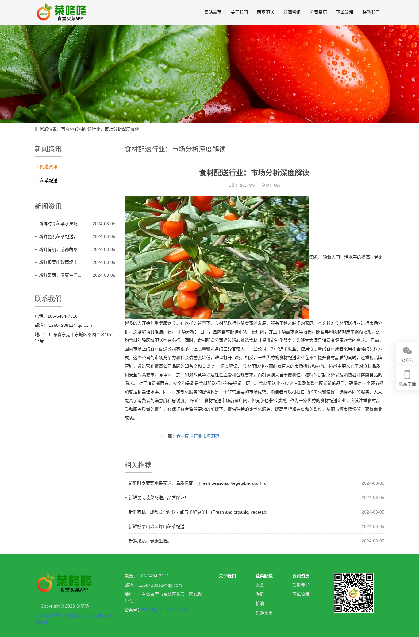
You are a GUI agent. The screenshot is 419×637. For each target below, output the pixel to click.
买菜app (43, 615)
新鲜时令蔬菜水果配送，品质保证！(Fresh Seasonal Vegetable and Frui (198, 483)
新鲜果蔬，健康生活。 (150, 540)
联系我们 (371, 12)
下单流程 (344, 12)
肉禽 (260, 585)
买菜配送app (96, 615)
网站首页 (212, 12)
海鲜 (260, 594)
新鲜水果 (264, 612)
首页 (65, 129)
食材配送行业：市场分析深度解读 (107, 129)
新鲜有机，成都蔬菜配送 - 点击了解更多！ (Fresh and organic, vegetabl (198, 512)
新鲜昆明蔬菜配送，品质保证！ (159, 497)
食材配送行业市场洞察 (197, 436)
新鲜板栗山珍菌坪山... (60, 262)
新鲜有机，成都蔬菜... (60, 249)
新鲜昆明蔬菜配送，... (60, 236)
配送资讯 (48, 166)
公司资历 (318, 12)
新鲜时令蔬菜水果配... (60, 223)
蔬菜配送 (265, 12)
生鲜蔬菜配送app (67, 615)
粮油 (260, 603)
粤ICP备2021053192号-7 (166, 609)
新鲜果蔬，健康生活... (60, 275)
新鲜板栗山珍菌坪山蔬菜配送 (156, 526)
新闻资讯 (292, 12)
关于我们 (239, 12)
